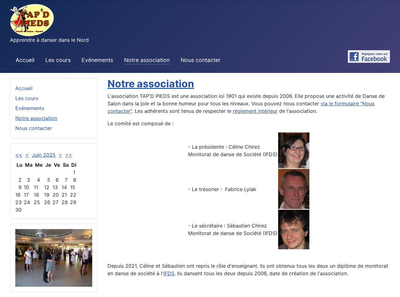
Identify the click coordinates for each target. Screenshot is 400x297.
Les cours (58, 60)
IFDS (168, 273)
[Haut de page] (389, 285)
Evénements (97, 60)
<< (18, 155)
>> (68, 155)
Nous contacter (201, 60)
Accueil (25, 60)
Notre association (147, 60)
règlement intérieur (255, 111)
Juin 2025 (44, 155)
